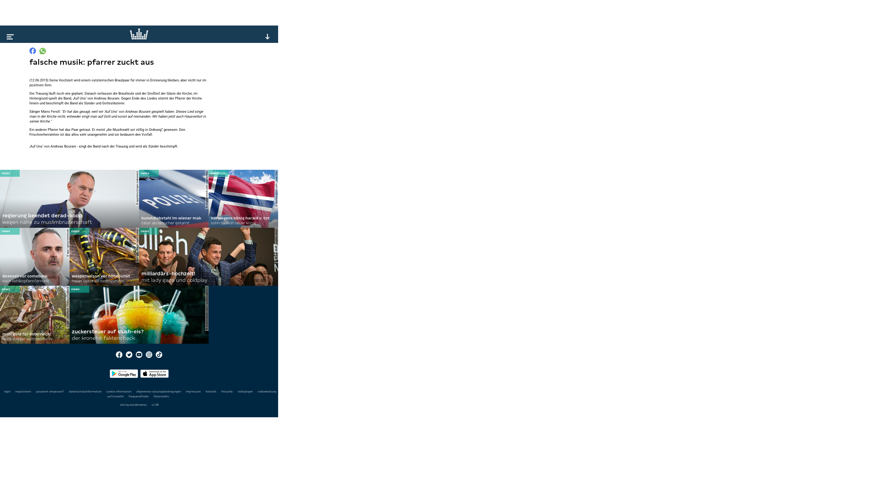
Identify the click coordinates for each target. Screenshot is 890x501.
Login (7, 391)
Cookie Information (119, 391)
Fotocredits (161, 396)
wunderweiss (138, 404)
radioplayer (246, 391)
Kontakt (211, 391)
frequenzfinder (139, 396)
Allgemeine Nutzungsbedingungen (159, 391)
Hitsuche (227, 391)
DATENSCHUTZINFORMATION (85, 391)
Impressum (193, 391)
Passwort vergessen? (50, 391)
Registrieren (23, 391)
